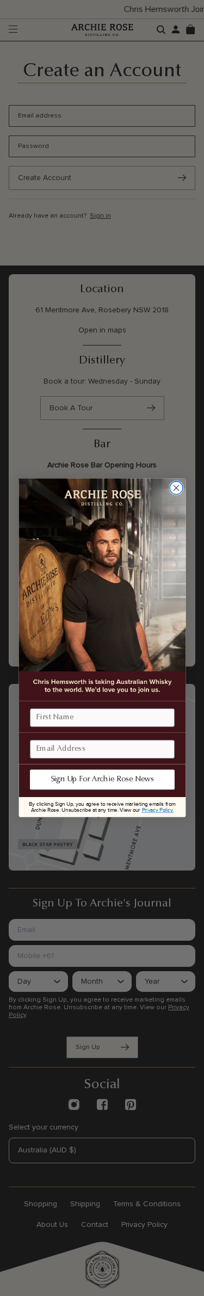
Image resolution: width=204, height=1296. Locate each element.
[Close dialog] (176, 488)
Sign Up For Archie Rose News (102, 780)
